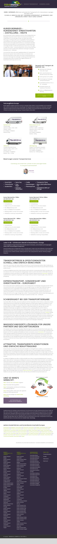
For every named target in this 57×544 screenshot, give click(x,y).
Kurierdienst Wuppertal (35, 485)
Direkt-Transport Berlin (21, 463)
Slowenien (18, 434)
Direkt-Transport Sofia (21, 512)
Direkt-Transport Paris (21, 506)
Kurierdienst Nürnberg (34, 482)
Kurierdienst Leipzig (34, 477)
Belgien (37, 427)
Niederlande (44, 431)
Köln (30, 251)
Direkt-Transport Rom (21, 511)
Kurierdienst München (34, 479)
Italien (30, 430)
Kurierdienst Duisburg (34, 465)
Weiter (50, 165)
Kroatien (41, 430)
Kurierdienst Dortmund (35, 462)
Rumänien (43, 433)
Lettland (5, 431)
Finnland (13, 428)
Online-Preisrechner (27, 370)
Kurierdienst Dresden (34, 464)
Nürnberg (45, 251)
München (36, 251)
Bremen (37, 250)
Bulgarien (13, 427)
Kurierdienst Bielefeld (34, 456)
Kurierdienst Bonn (34, 459)
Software (47, 312)
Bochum (31, 250)
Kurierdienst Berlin (34, 455)
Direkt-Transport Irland (8, 483)
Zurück (7, 165)
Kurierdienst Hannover (35, 474)
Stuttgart (49, 251)
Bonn (34, 250)
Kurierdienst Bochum (34, 458)
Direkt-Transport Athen (21, 459)
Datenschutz (46, 458)
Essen (10, 251)
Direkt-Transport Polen (8, 503)
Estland (49, 427)
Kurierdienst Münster (34, 480)
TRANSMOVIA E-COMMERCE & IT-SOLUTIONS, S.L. (18, 536)
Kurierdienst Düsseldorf (35, 467)
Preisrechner (45, 273)
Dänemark (26, 427)
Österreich (8, 433)
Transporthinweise (47, 454)
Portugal (31, 433)
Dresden (46, 250)
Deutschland (6, 427)
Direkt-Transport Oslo (21, 505)
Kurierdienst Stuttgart (34, 483)
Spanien (30, 434)
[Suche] (17, 12)
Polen (19, 433)
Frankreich (25, 428)
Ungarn (22, 436)
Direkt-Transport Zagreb (22, 529)
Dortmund (41, 250)
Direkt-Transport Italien (8, 484)
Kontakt (45, 456)
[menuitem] (6, 4)
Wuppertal (5, 253)
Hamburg (22, 251)
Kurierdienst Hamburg (34, 473)
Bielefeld (27, 250)
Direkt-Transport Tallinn (22, 517)
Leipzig (32, 251)
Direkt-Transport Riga (21, 509)
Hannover (26, 251)
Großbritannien (6, 430)
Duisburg (50, 250)
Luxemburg (31, 431)
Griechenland (39, 428)
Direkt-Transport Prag (21, 508)
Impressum (45, 461)
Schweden (42, 434)
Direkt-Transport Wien (21, 527)
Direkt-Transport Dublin (22, 481)
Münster (40, 251)
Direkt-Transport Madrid (22, 501)
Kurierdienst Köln (33, 476)
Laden (11, 382)
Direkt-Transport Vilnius (22, 523)
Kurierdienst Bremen (34, 461)
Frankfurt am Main (15, 251)
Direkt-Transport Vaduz (22, 518)
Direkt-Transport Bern (21, 465)
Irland (19, 430)
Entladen (17, 382)
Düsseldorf (5, 251)
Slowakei (5, 434)
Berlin (23, 250)
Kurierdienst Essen (34, 468)
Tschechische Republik (8, 436)
